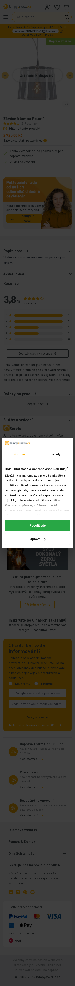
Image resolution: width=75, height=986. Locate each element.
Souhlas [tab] (20, 454)
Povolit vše (38, 525)
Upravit (35, 539)
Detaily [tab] (55, 454)
